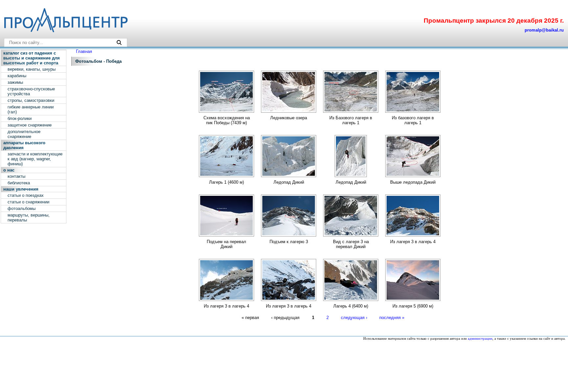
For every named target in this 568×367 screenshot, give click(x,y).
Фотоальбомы (22, 208)
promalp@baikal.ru (544, 30)
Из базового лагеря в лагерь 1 (413, 120)
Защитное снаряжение (30, 125)
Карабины (17, 75)
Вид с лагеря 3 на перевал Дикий (351, 244)
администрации (480, 338)
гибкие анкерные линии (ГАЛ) (31, 109)
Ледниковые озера (288, 117)
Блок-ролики (20, 118)
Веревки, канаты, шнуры (32, 69)
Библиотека (19, 182)
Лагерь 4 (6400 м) (350, 306)
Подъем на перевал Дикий (226, 244)
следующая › (354, 317)
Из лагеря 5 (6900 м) (412, 306)
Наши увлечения (20, 189)
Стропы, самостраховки (31, 100)
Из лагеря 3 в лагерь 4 (413, 241)
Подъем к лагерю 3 (289, 241)
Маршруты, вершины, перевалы (29, 217)
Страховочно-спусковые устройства (31, 91)
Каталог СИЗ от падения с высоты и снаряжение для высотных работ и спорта (31, 58)
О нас (8, 170)
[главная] (65, 30)
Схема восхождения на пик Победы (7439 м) (226, 120)
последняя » (391, 317)
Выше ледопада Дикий (413, 182)
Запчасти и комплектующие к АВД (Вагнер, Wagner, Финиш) (35, 158)
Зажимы (15, 82)
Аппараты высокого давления (24, 145)
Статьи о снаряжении (28, 201)
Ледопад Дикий (288, 182)
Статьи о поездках (26, 195)
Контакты (16, 176)
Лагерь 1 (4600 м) (226, 182)
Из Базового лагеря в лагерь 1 (350, 120)
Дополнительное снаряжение (24, 134)
